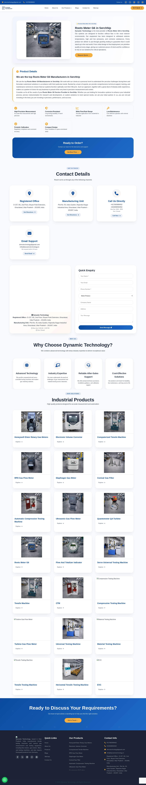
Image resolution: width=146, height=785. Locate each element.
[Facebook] (125, 2)
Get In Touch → (73, 720)
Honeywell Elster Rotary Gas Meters (80, 743)
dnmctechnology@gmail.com (12, 2)
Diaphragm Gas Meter (76, 756)
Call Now (115, 215)
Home (46, 8)
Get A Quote (136, 8)
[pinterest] (142, 2)
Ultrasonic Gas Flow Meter (77, 767)
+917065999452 (30, 2)
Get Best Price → (73, 152)
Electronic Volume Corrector (78, 746)
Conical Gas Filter (74, 760)
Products (47, 749)
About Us (55, 8)
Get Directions (28, 212)
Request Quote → (84, 55)
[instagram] (138, 2)
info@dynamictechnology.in (29, 247)
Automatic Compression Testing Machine (82, 763)
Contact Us (86, 8)
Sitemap (95, 8)
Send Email (28, 253)
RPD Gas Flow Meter (75, 753)
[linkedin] (134, 2)
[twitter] (130, 2)
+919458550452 (116, 207)
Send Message (105, 327)
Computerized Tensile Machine (78, 749)
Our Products (66, 8)
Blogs (77, 8)
